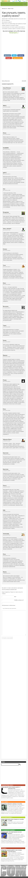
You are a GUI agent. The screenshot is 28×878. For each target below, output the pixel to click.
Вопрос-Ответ (10, 8)
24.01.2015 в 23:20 (6, 107)
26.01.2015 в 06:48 (6, 284)
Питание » (4, 848)
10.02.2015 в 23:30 (6, 440)
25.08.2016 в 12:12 (6, 511)
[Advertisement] (14, 44)
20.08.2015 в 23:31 (6, 486)
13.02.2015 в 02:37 (6, 470)
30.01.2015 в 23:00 (6, 410)
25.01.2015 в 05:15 (6, 174)
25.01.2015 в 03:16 (6, 149)
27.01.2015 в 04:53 (6, 326)
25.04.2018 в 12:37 (6, 555)
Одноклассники (17, 58)
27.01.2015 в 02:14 (6, 307)
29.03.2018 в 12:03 (6, 535)
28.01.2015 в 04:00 (6, 356)
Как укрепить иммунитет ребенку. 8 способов (11, 803)
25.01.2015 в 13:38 (6, 213)
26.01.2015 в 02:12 (6, 266)
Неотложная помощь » (7, 817)
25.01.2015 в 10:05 (6, 190)
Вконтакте (7, 55)
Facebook (20, 55)
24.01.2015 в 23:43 (6, 134)
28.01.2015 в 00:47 (6, 341)
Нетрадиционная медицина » (8, 830)
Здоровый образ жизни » (7, 785)
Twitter (14, 55)
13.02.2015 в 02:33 (6, 454)
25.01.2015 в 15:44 (6, 229)
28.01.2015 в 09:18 (6, 381)
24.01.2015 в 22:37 (6, 89)
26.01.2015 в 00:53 (6, 250)
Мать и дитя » (5, 801)
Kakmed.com (4, 8)
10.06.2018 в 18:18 (6, 573)
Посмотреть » (14, 33)
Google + (8, 58)
